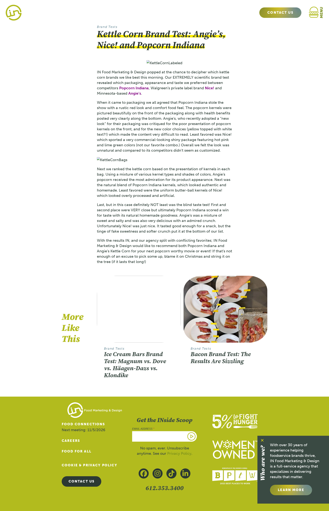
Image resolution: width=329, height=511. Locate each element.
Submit (192, 436)
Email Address (143, 428)
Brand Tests (107, 27)
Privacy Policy (179, 453)
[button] (318, 12)
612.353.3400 (164, 488)
